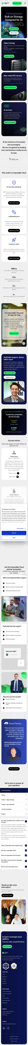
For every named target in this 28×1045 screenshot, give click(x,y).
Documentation (6, 1000)
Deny (14, 537)
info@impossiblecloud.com (9, 1024)
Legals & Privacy (14, 1036)
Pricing (4, 981)
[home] (5, 3)
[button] (25, 3)
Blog (3, 996)
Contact (4, 983)
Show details (20, 528)
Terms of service (14, 1038)
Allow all (14, 533)
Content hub (5, 998)
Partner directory (6, 991)
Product (4, 979)
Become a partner (7, 993)
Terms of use (14, 1041)
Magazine (4, 1002)
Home (3, 974)
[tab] (14, 790)
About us (4, 976)
